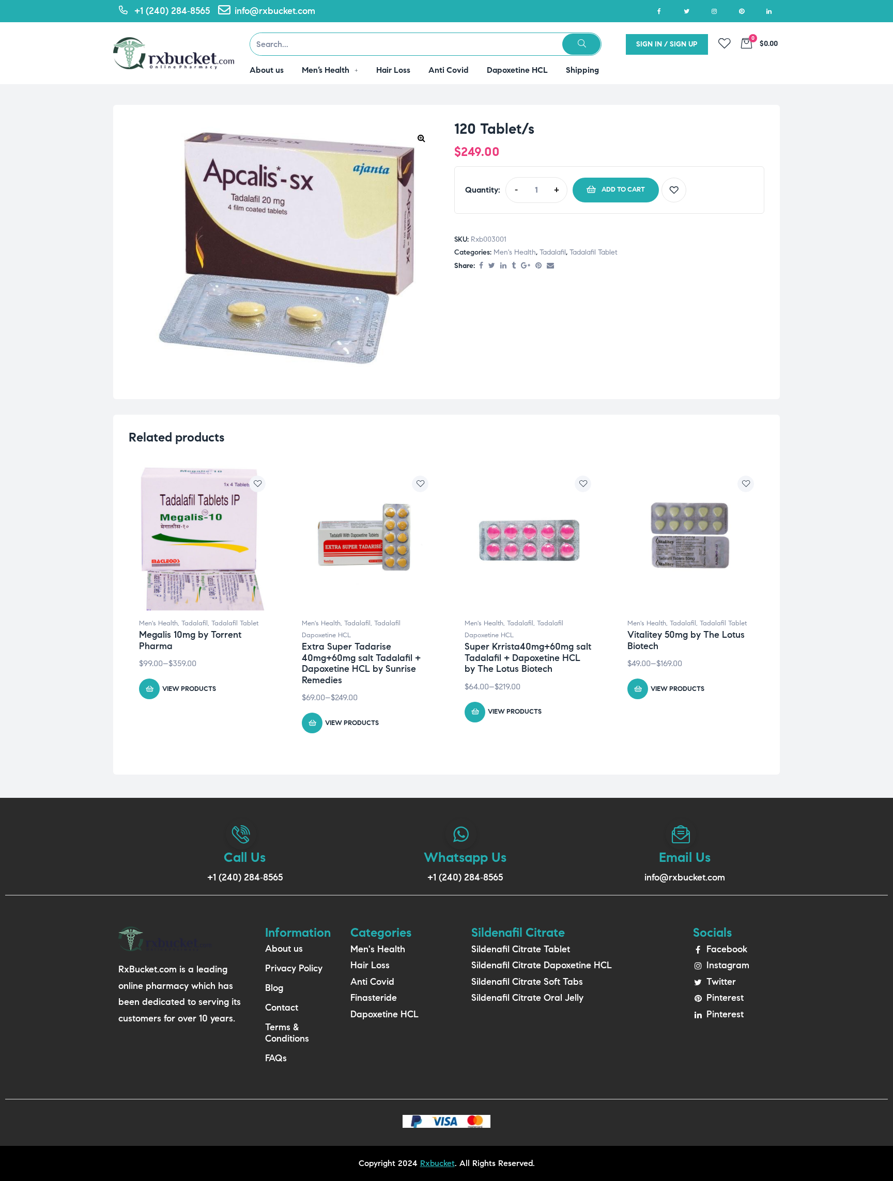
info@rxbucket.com (684, 877)
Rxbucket (437, 1163)
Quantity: (482, 190)
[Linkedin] (769, 11)
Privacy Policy (293, 968)
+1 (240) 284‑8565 (245, 877)
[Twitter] (686, 11)
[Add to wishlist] (673, 190)
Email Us (685, 857)
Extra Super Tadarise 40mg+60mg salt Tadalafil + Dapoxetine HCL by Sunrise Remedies (361, 663)
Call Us (245, 857)
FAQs (276, 1058)
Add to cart (623, 189)
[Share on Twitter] (492, 266)
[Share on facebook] (481, 266)
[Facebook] (659, 11)
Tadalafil (553, 252)
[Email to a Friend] (550, 266)
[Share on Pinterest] (538, 266)
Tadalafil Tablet (593, 252)
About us (284, 948)
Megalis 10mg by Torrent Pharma (190, 640)
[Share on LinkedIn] (503, 266)
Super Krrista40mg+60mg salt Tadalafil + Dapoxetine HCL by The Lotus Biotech (528, 657)
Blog (274, 988)
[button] (421, 138)
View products (189, 689)
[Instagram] (714, 11)
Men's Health (515, 252)
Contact (281, 1007)
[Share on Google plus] (525, 266)
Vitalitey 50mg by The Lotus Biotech (686, 640)
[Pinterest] (741, 11)
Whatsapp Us (465, 857)
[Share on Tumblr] (513, 266)
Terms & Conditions (287, 1032)
